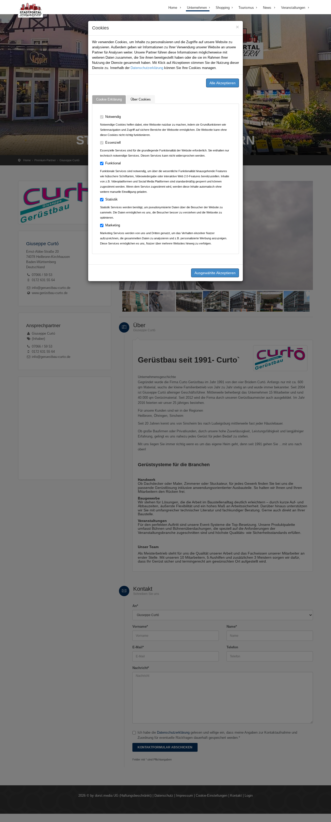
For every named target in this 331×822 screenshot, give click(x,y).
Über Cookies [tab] (141, 99)
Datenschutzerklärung (147, 68)
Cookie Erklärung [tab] (109, 99)
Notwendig (113, 117)
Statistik (111, 199)
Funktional (113, 163)
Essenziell (113, 142)
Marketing (112, 225)
